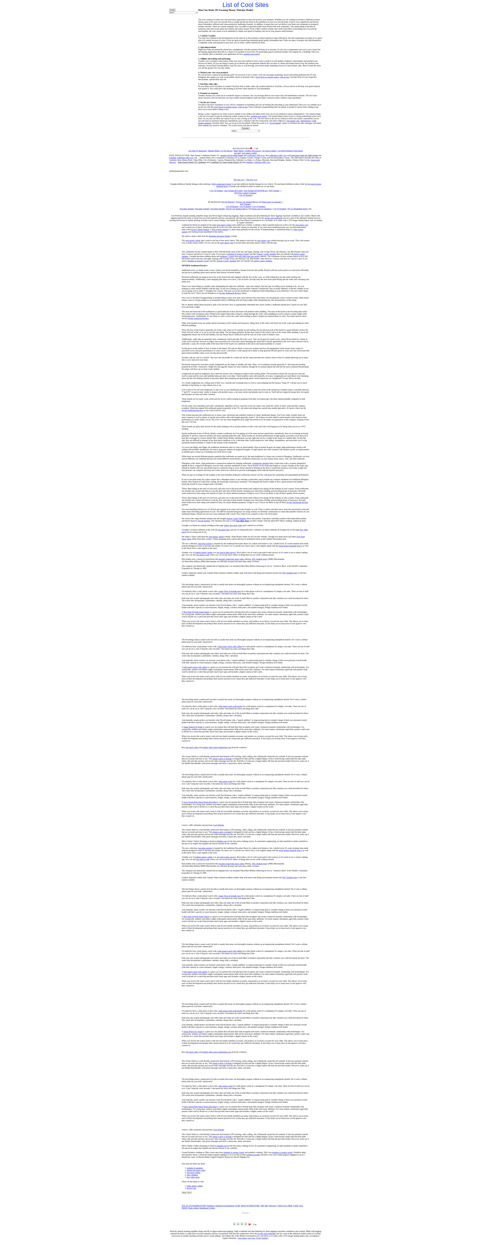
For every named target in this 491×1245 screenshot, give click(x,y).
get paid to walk (202, 555)
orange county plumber (263, 261)
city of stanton (245, 206)
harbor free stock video (233, 525)
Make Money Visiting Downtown (247, 151)
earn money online (249, 153)
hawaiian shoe (224, 530)
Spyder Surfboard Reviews (193, 410)
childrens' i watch (227, 256)
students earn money (251, 54)
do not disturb (275, 123)
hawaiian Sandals (187, 209)
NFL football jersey (260, 559)
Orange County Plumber (236, 518)
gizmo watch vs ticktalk (222, 759)
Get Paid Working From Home (290, 151)
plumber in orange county (234, 1152)
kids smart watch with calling (230, 646)
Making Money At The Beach (220, 151)
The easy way (252, 180)
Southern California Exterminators (221, 1206)
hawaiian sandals (205, 543)
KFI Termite (274, 191)
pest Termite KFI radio (233, 191)
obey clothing (192, 1175)
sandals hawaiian (253, 1155)
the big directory (228, 202)
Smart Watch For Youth (193, 727)
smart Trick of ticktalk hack (230, 591)
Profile (172, 10)
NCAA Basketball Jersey (298, 209)
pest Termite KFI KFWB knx (256, 191)
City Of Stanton (216, 191)
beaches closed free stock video (231, 559)
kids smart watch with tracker (231, 706)
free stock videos (193, 1173)
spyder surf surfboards (273, 218)
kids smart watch (225, 781)
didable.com (222, 841)
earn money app (292, 121)
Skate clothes (193, 1208)
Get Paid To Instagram (197, 151)
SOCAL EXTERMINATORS (194, 1206)
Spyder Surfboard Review (198, 318)
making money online (204, 552)
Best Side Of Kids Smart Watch (196, 612)
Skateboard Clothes (207, 1208)
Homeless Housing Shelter (219, 236)
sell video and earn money (249, 256)
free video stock (193, 1177)
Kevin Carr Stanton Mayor (247, 202)
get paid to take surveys (226, 552)
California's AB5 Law (256, 155)
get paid (237, 153)
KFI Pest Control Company (245, 193)
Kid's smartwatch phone (221, 184)
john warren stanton (220, 229)
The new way (239, 180)
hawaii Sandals (204, 521)
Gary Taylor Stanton (259, 1238)
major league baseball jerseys (290, 546)
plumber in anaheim (195, 1168)
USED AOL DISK (285, 1206)
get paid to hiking (269, 151)
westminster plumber (260, 463)
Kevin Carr (191, 1188)
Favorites (245, 128)
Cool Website (218, 825)
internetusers (306, 121)
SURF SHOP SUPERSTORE (247, 1206)
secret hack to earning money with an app (272, 77)
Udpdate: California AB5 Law (181, 158)
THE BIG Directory (268, 1206)
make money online (195, 1186)
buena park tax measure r (272, 202)
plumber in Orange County (238, 254)
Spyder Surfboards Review (230, 293)
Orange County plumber (266, 254)
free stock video (192, 747)
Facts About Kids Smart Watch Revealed (200, 802)
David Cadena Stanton (200, 229)
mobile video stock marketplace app (216, 747)
